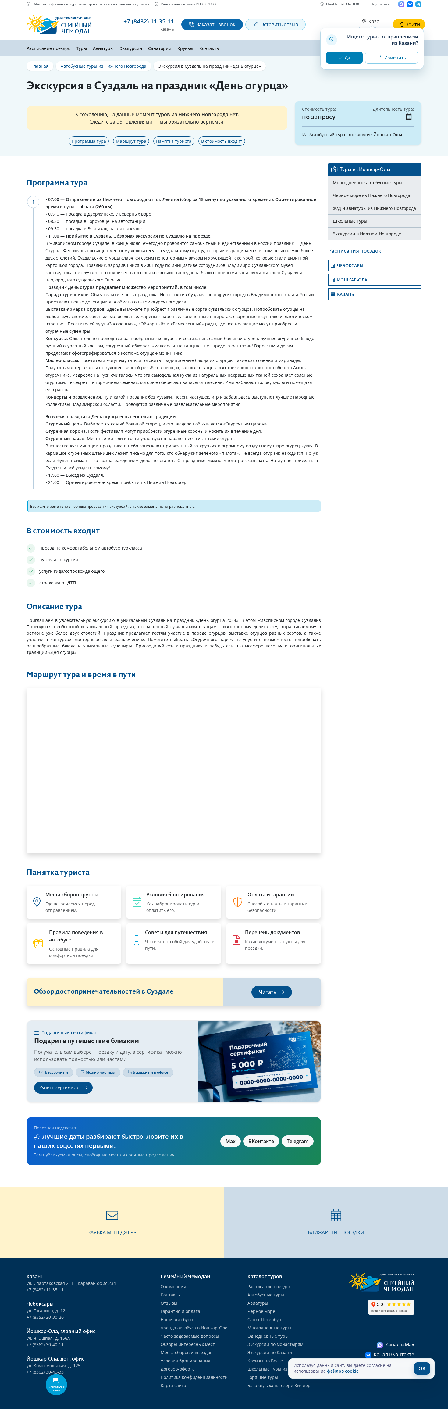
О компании (173, 1286)
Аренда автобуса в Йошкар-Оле (194, 1328)
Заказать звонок (215, 24)
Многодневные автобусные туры (367, 182)
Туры (81, 48)
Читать (268, 992)
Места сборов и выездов (186, 1352)
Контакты (209, 48)
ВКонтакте (261, 1141)
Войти (412, 24)
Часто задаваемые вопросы (190, 1336)
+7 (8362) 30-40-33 (45, 1372)
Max (231, 1141)
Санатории (159, 48)
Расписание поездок (48, 48)
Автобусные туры (265, 1295)
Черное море (261, 1311)
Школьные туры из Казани (275, 1369)
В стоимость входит (221, 141)
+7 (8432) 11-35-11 (45, 1289)
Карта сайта (173, 1385)
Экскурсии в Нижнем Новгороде (367, 234)
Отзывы (169, 1303)
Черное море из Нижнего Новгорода (371, 195)
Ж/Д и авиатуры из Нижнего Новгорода (374, 208)
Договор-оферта (178, 1369)
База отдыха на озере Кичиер (279, 1385)
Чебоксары (350, 265)
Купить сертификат (60, 1088)
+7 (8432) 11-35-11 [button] (148, 21)
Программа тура (89, 141)
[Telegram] (418, 4)
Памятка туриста (173, 141)
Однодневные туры (268, 1336)
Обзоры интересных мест (188, 1344)
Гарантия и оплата (180, 1311)
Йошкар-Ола (352, 280)
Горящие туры (262, 1377)
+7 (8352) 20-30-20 (45, 1317)
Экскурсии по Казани (269, 1352)
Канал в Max (399, 1344)
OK (421, 1368)
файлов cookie (343, 1371)
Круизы (185, 48)
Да (347, 57)
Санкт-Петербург (265, 1319)
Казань (376, 21)
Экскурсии (131, 48)
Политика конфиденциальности (194, 1377)
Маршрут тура (131, 141)
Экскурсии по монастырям (275, 1344)
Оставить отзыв (279, 24)
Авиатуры (103, 48)
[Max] (401, 4)
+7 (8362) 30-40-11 (45, 1344)
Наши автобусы (177, 1319)
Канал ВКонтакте (394, 1354)
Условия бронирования (185, 1361)
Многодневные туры (269, 1328)
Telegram (297, 1141)
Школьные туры (350, 221)
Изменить (395, 57)
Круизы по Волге (265, 1361)
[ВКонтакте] (410, 4)
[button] (112, 1222)
